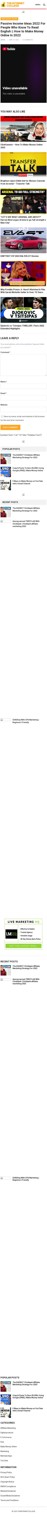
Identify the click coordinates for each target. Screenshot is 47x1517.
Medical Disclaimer (8, 1491)
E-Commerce (6, 1437)
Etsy (2, 1442)
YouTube (4, 1461)
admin (3, 40)
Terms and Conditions (10, 1500)
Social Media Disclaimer (10, 1496)
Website (4, 405)
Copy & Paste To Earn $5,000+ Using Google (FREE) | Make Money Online (28, 1396)
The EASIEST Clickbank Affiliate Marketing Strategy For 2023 (26, 967)
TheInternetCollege (26, 1511)
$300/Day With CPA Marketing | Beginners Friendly (26, 1179)
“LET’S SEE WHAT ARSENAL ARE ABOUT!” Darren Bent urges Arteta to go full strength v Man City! (23, 220)
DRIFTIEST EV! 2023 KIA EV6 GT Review (20, 256)
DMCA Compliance (8, 1486)
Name (4, 382)
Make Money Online (9, 19)
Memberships (6, 1456)
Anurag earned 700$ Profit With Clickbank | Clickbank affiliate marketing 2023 (26, 523)
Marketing (5, 1451)
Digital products (7, 1433)
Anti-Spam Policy (8, 1477)
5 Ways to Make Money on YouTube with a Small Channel (28, 1409)
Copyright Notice (7, 1482)
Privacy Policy (6, 1472)
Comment (5, 352)
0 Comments (28, 40)
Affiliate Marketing (8, 1428)
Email (4, 393)
